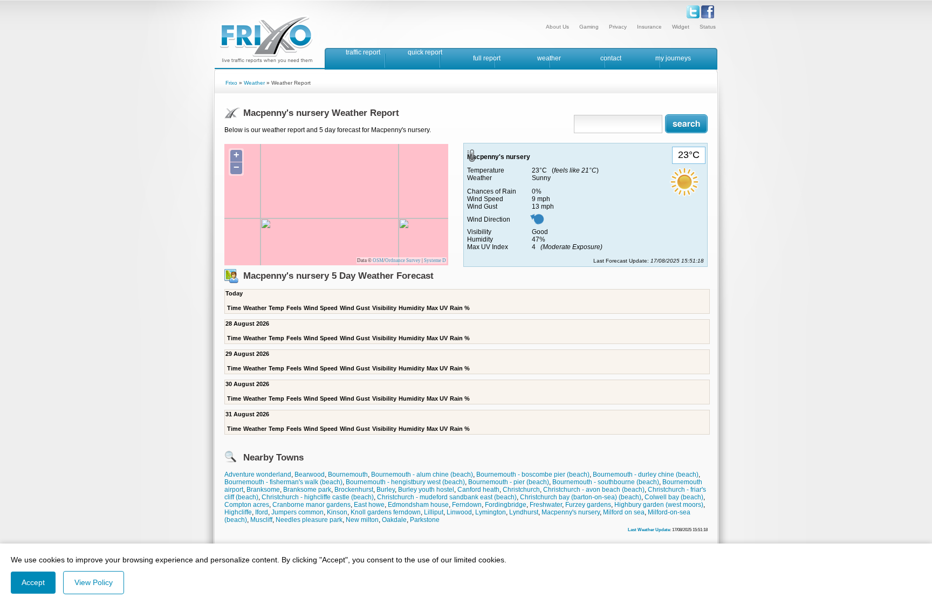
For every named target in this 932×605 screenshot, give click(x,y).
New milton (362, 520)
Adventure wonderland (257, 474)
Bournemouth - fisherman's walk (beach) (283, 482)
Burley (385, 489)
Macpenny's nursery (571, 512)
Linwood (459, 512)
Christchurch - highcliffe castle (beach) (318, 497)
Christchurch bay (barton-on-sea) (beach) (580, 497)
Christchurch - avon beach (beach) (594, 489)
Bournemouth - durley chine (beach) (645, 474)
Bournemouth (348, 474)
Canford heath (478, 489)
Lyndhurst (523, 512)
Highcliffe (238, 512)
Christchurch (521, 489)
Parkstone (425, 520)
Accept (33, 582)
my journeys (673, 58)
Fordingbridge (505, 504)
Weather (254, 83)
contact (610, 58)
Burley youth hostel (426, 489)
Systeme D (435, 260)
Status (708, 27)
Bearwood (309, 474)
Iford (261, 512)
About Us (557, 27)
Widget (680, 27)
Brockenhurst (353, 489)
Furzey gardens (588, 504)
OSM (378, 260)
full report (487, 58)
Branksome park (307, 489)
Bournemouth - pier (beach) (508, 482)
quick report (425, 52)
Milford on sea (624, 512)
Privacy (618, 27)
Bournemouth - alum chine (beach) (422, 474)
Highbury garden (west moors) (658, 504)
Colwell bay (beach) (674, 497)
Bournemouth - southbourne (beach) (605, 482)
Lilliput (433, 512)
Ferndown (467, 504)
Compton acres (246, 504)
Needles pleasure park (309, 520)
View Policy (93, 582)
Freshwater (546, 504)
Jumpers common (297, 512)
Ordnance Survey (403, 260)
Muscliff (261, 520)
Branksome (263, 489)
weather (549, 58)
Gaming (589, 27)
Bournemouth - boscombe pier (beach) (533, 474)
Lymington (490, 512)
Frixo (231, 83)
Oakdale (394, 520)
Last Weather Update (649, 529)
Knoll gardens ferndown (386, 512)
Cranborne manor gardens (311, 504)
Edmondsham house (418, 504)
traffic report (363, 52)
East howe (369, 504)
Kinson (337, 512)
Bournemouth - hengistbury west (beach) (405, 482)
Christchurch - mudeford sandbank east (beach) (447, 497)
